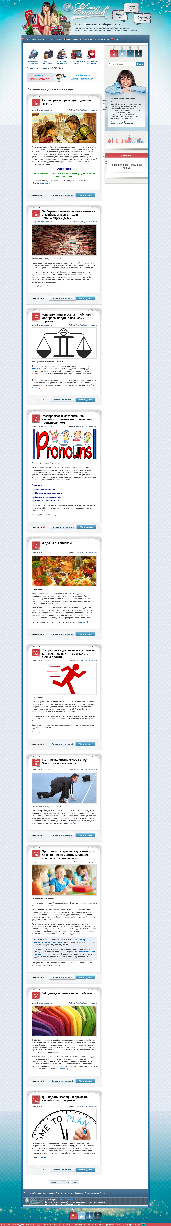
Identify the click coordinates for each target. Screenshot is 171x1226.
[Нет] (146, 1225)
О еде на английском (57, 543)
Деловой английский (47, 62)
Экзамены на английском (62, 62)
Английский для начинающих (90, 62)
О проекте (49, 39)
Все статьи (84, 39)
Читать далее (85, 195)
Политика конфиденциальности (68, 1200)
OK (143, 1225)
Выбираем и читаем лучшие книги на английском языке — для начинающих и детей (68, 215)
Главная (40, 39)
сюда (42, 149)
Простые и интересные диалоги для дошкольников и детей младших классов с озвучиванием (68, 855)
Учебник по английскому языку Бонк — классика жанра (64, 761)
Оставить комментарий (62, 195)
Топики (107, 39)
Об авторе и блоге (40, 1193)
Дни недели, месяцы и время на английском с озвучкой (65, 1098)
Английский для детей (76, 62)
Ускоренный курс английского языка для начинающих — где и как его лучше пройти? (68, 654)
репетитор (36, 368)
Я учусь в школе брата (95, 1193)
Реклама (58, 39)
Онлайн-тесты (96, 39)
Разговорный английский (33, 62)
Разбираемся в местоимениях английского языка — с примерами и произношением (68, 419)
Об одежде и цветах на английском (67, 993)
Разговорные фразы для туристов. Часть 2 (67, 102)
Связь (52, 1193)
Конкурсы (79, 1193)
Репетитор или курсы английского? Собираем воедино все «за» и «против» (67, 318)
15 (44, 527)
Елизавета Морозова (44, 110)
